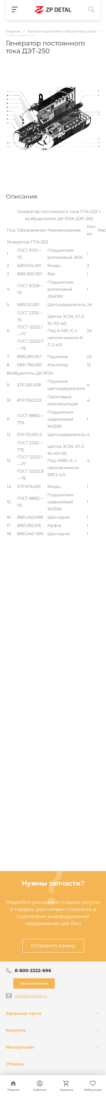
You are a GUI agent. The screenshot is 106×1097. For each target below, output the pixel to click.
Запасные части (23, 1013)
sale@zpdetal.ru (31, 995)
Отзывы (15, 1064)
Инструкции (20, 1047)
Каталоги (16, 1030)
